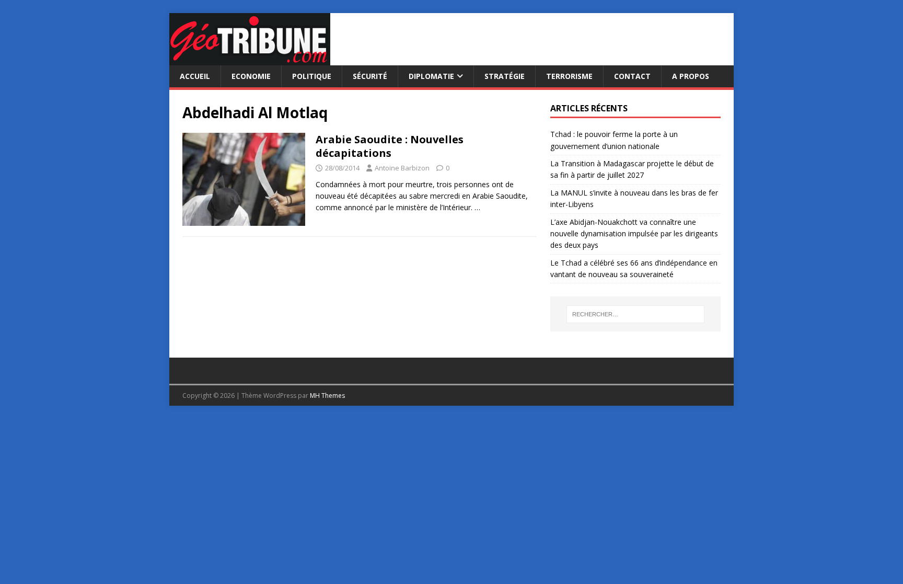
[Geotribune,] (249, 59)
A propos (690, 76)
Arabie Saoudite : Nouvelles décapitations (390, 146)
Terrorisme (569, 76)
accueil (195, 76)
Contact (632, 76)
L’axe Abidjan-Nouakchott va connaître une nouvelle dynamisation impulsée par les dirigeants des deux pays (634, 233)
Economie (251, 76)
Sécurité (370, 76)
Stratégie (504, 76)
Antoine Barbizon (402, 168)
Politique (311, 76)
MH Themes (327, 395)
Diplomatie (431, 76)
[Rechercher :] (635, 314)
